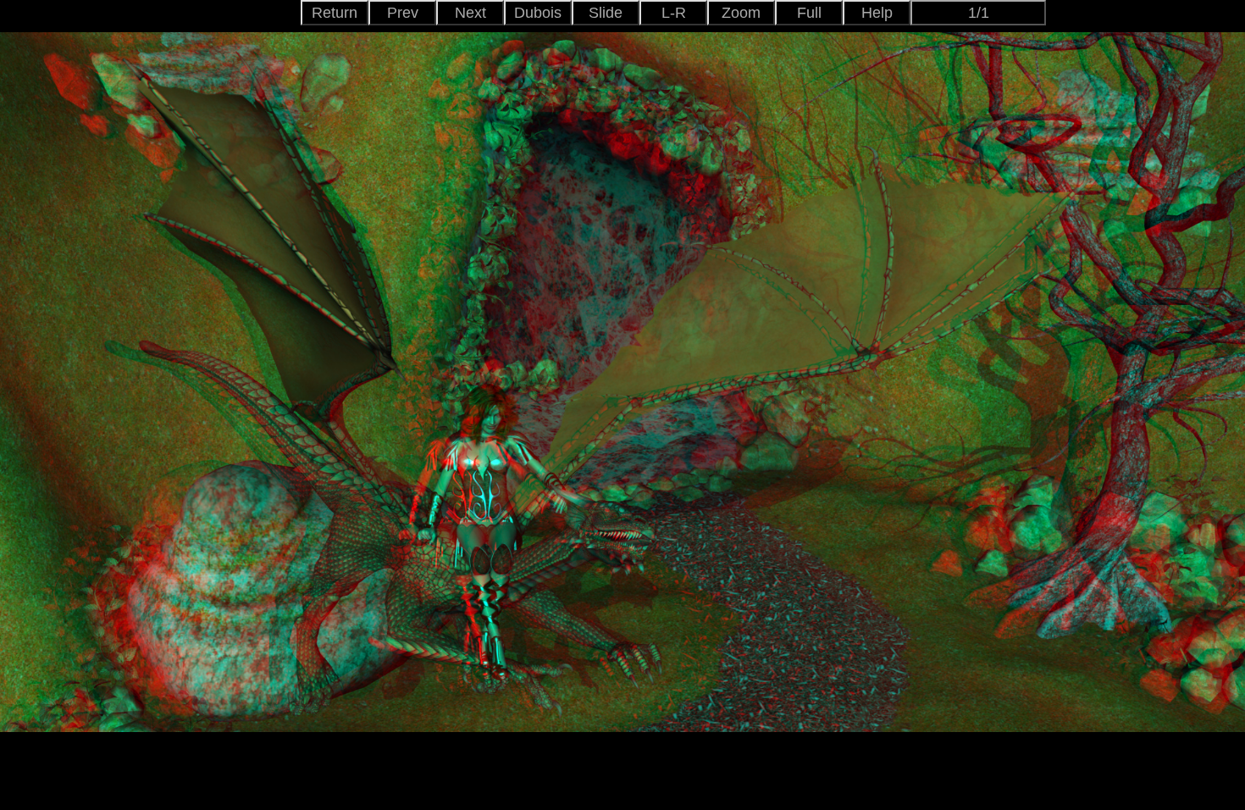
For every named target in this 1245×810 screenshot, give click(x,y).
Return (334, 12)
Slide (605, 12)
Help (877, 12)
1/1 (978, 12)
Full (809, 12)
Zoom (741, 12)
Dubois (538, 12)
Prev (402, 12)
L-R (673, 12)
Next (470, 12)
